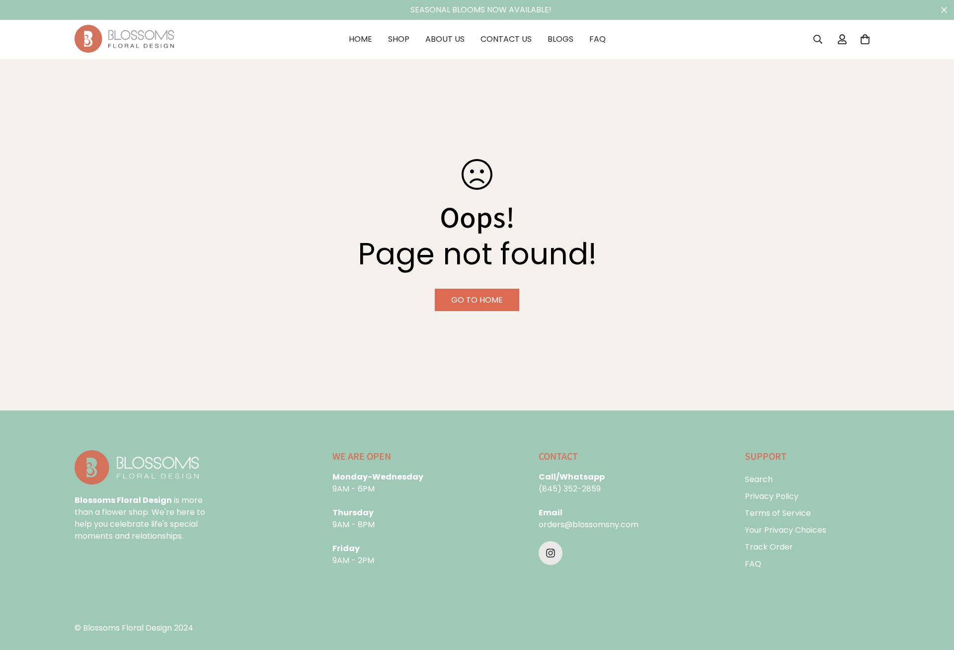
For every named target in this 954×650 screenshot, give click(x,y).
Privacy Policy (771, 496)
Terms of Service (778, 513)
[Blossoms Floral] (124, 39)
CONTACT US (506, 39)
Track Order (769, 547)
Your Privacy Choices (785, 530)
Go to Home (477, 300)
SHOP (398, 39)
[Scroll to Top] (934, 595)
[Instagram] (550, 553)
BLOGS (560, 39)
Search (759, 479)
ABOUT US (445, 39)
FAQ (597, 39)
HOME (360, 39)
